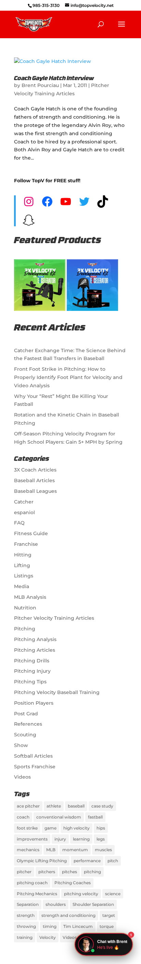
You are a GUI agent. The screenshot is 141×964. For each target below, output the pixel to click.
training (25, 937)
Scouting (25, 735)
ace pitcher (28, 806)
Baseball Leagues (35, 491)
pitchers (46, 871)
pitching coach (32, 882)
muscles (103, 849)
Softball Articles (33, 756)
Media (21, 586)
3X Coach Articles (35, 470)
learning (81, 839)
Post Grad (26, 714)
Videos (22, 777)
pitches (69, 871)
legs (101, 839)
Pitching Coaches (72, 882)
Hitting (22, 555)
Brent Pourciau (40, 85)
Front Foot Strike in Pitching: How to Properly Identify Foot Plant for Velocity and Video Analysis (68, 377)
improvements (32, 839)
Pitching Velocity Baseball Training (57, 692)
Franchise (26, 544)
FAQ (19, 523)
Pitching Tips (30, 682)
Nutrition (25, 608)
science (112, 893)
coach (23, 817)
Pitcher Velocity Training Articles (54, 618)
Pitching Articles (34, 650)
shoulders (56, 904)
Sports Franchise (34, 766)
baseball (76, 806)
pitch (112, 860)
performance (87, 860)
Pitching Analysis (35, 639)
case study (102, 806)
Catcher (24, 502)
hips (101, 828)
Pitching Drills (31, 661)
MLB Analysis (30, 597)
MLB (50, 849)
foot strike (27, 828)
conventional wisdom (58, 817)
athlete (54, 806)
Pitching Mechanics (37, 893)
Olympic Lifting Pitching (42, 860)
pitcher (24, 871)
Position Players (33, 703)
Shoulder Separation (93, 904)
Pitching (24, 629)
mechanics (28, 849)
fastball (95, 817)
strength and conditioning (68, 915)
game (50, 828)
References (28, 724)
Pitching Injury (32, 671)
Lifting (22, 565)
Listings (23, 576)
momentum (75, 849)
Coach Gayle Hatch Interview (54, 79)
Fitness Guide (31, 533)
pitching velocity (81, 893)
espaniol (24, 512)
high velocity (76, 828)
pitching (92, 871)
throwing (26, 926)
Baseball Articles (34, 480)
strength (26, 915)
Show (21, 745)
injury (60, 839)
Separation (28, 904)
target (108, 915)
